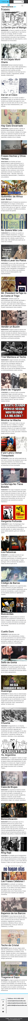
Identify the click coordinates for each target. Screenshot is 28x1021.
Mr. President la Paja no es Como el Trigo (13, 294)
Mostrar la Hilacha (11, 420)
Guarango (6, 691)
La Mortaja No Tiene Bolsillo (12, 485)
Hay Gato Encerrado (12, 125)
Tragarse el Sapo (10, 977)
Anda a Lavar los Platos (13, 260)
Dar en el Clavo (9, 94)
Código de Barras (10, 583)
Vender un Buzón (10, 326)
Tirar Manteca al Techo (13, 357)
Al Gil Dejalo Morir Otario (10, 61)
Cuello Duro (7, 631)
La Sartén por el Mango (13, 27)
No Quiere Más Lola (11, 230)
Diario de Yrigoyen (11, 389)
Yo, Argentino (8, 755)
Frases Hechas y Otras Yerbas (13, 157)
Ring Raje (6, 852)
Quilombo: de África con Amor (12, 198)
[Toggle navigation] (22, 5)
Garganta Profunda (11, 521)
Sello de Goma (9, 662)
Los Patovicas (8, 552)
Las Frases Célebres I (12, 881)
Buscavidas (7, 614)
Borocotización (9, 819)
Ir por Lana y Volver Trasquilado (11, 454)
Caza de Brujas (9, 787)
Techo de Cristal (10, 945)
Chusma (5, 723)
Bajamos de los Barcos (13, 913)
